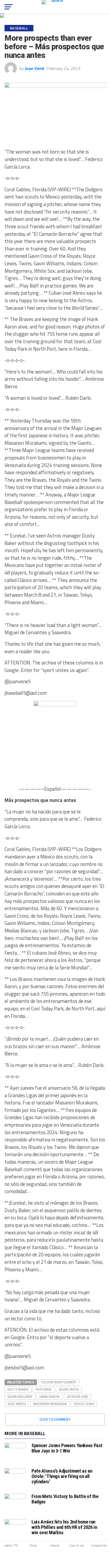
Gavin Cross (69, 1389)
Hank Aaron (50, 1396)
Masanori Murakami (50, 1403)
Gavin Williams (19, 1396)
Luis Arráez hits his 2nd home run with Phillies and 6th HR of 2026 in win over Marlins (64, 1527)
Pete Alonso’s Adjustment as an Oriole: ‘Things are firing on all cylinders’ (62, 1476)
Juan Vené (34, 68)
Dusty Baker (18, 1389)
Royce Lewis (84, 1403)
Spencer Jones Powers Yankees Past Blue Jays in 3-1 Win (67, 1448)
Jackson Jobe (77, 1396)
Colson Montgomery (59, 1382)
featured (44, 1389)
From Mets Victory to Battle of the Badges (65, 1498)
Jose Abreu (16, 1403)
